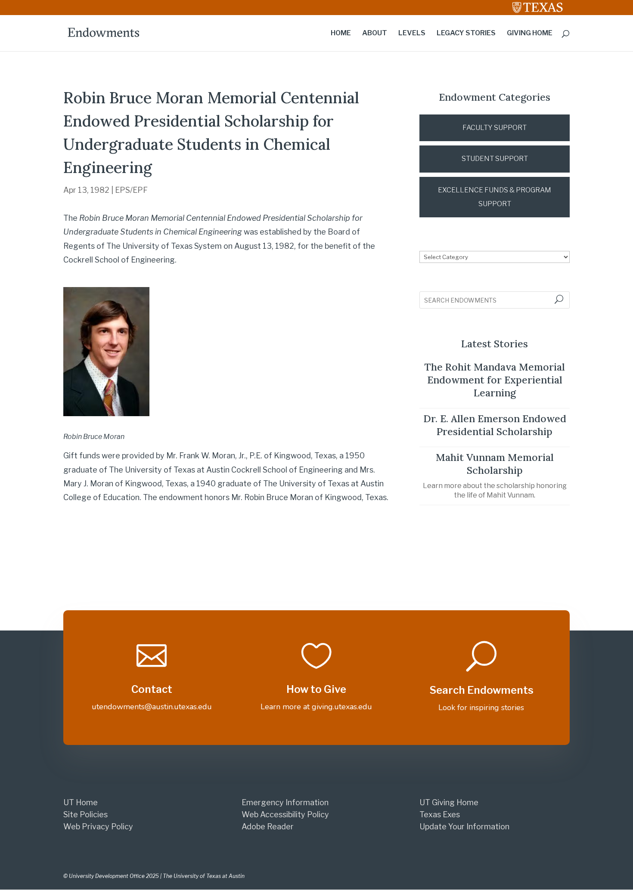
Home (341, 33)
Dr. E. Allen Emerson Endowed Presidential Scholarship (494, 425)
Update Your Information (464, 826)
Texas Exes (439, 814)
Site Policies (85, 814)
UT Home (80, 802)
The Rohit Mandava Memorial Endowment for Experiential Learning (494, 380)
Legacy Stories (466, 33)
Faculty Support (494, 128)
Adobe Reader (268, 826)
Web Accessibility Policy (285, 814)
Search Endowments (481, 690)
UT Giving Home (448, 802)
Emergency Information (285, 802)
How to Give (316, 689)
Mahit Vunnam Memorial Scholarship (495, 463)
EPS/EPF (131, 190)
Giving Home (529, 33)
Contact (151, 689)
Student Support (495, 159)
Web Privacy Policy (98, 826)
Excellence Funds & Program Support (494, 197)
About (374, 33)
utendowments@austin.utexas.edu (152, 706)
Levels (411, 33)
